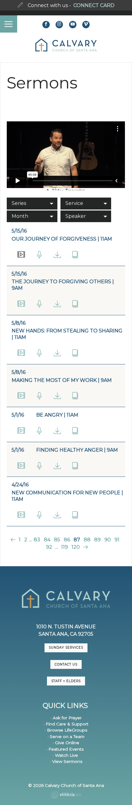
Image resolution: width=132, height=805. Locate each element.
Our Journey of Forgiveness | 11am (62, 239)
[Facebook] (46, 24)
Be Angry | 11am (57, 415)
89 (97, 540)
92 (49, 547)
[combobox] (32, 203)
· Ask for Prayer (66, 717)
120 (76, 547)
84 (47, 540)
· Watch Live (65, 755)
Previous (14, 539)
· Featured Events (64, 749)
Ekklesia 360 (66, 795)
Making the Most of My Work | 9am (62, 380)
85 (57, 540)
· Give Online (66, 742)
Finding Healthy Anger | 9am (77, 450)
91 (117, 540)
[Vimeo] (86, 24)
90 (107, 540)
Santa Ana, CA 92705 (66, 634)
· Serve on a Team (66, 736)
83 (37, 540)
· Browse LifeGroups (66, 730)
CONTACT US (66, 664)
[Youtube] (72, 24)
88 (87, 540)
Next (84, 547)
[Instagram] (59, 24)
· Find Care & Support (66, 723)
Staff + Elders (66, 681)
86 (67, 540)
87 (77, 540)
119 (64, 547)
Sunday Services (66, 648)
